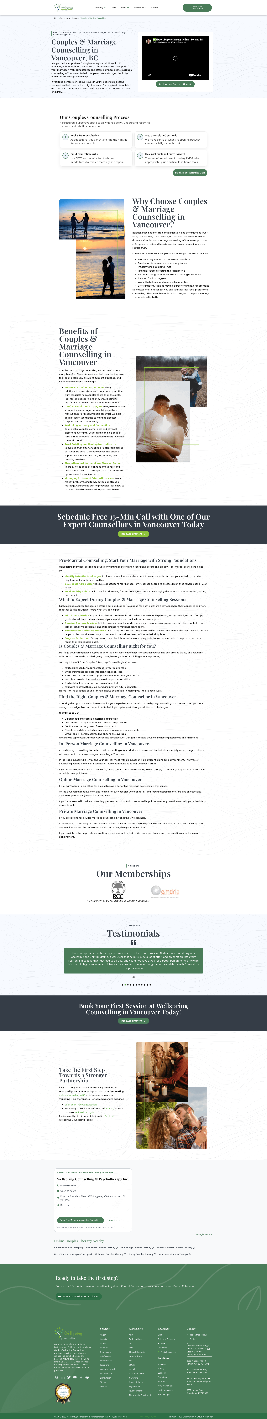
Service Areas (65, 18)
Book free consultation (190, 172)
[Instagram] (57, 1379)
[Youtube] (75, 1379)
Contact (155, 7)
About (123, 7)
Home (56, 18)
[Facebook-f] (81, 1379)
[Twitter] (69, 1379)
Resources (139, 7)
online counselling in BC (72, 1097)
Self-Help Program (85, 1114)
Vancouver (76, 18)
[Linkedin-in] (62, 1379)
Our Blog (109, 1111)
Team (113, 7)
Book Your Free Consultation (81, 1107)
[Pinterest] (87, 1379)
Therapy (99, 7)
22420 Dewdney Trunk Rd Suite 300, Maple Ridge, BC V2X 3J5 (199, 1383)
